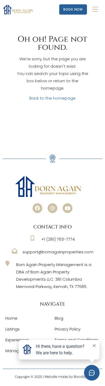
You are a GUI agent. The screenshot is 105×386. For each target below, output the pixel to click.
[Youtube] (67, 208)
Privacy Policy (67, 329)
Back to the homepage (52, 98)
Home (11, 318)
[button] (37, 208)
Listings (12, 329)
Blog (59, 318)
